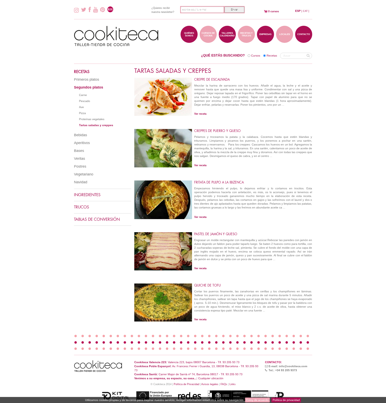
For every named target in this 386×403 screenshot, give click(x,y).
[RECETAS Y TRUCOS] (246, 40)
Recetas (272, 55)
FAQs (224, 384)
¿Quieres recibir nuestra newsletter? (162, 9)
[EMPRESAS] (265, 40)
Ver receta (200, 113)
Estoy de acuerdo (257, 400)
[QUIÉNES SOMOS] (189, 40)
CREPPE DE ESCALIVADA (212, 79)
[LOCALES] (284, 40)
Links (232, 384)
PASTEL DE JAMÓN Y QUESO (215, 234)
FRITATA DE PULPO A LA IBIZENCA (219, 182)
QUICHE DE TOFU (207, 285)
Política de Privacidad (186, 384)
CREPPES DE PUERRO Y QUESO (217, 131)
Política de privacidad (286, 400)
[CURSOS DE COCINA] (208, 40)
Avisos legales (209, 384)
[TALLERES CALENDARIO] (227, 40)
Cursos (255, 55)
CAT (305, 11)
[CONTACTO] (303, 40)
